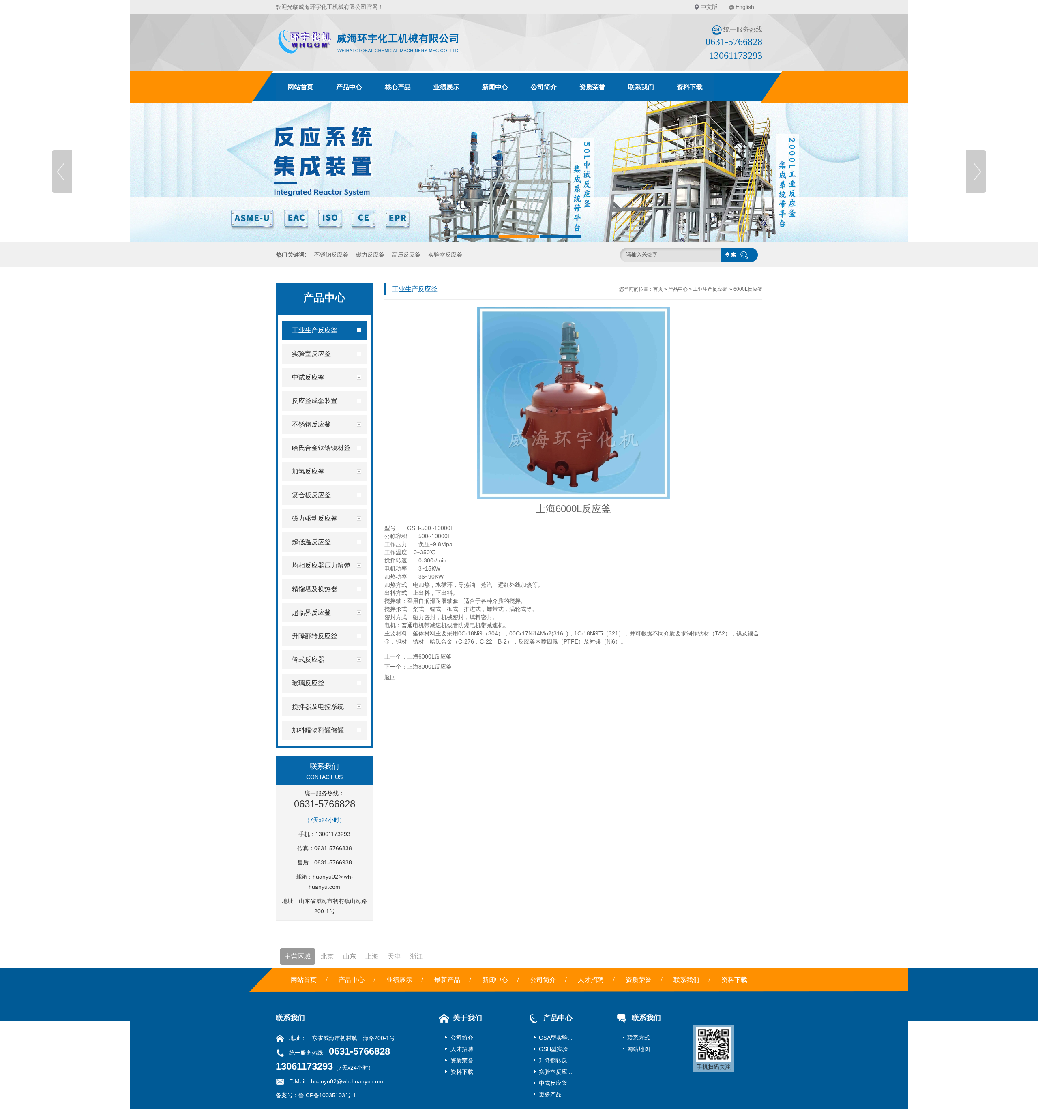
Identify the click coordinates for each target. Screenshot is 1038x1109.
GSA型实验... (556, 1037)
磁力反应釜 (370, 254)
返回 (390, 677)
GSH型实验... (556, 1049)
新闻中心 (495, 87)
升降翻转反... (555, 1060)
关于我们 (467, 1018)
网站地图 (638, 1049)
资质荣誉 (592, 87)
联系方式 (638, 1037)
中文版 (709, 7)
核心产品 (398, 87)
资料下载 (690, 87)
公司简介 (544, 87)
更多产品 (550, 1094)
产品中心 (349, 87)
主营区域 (298, 956)
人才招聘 (591, 979)
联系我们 (641, 87)
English (745, 7)
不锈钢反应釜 (331, 254)
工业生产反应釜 (710, 289)
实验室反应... (555, 1071)
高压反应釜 (406, 254)
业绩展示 (446, 87)
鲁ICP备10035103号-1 (327, 1095)
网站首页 (300, 87)
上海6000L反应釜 (429, 656)
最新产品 (447, 979)
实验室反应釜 (445, 254)
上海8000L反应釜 (429, 666)
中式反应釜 (553, 1083)
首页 (658, 289)
